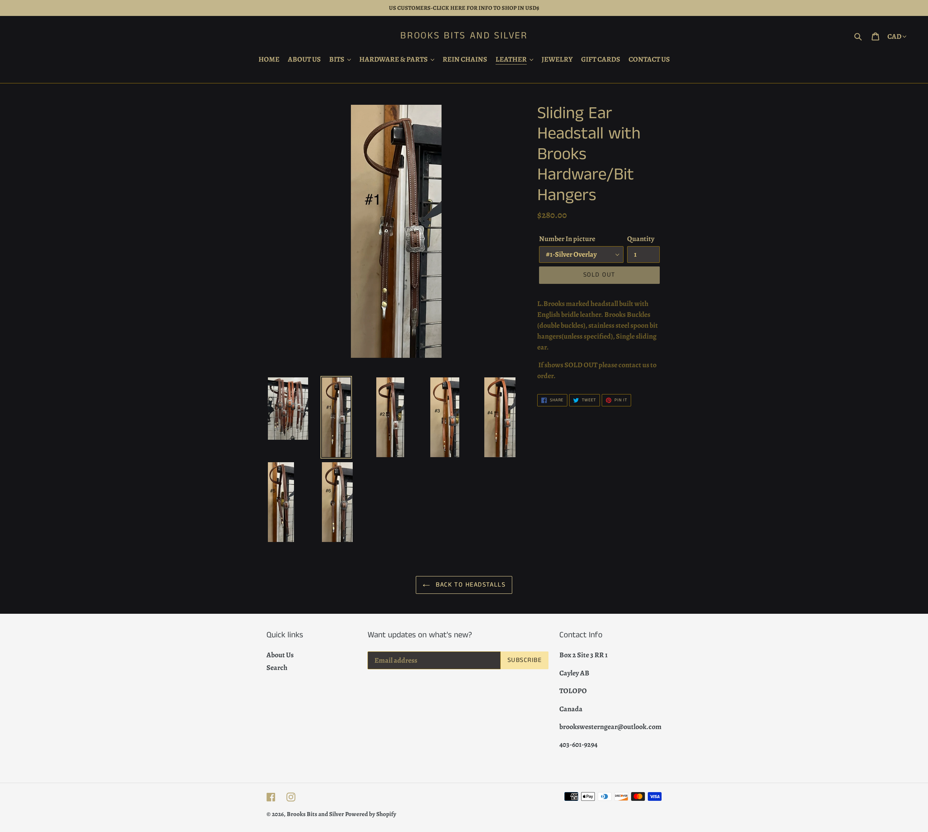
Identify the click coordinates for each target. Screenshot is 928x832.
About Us (280, 655)
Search (276, 667)
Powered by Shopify (370, 814)
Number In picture (567, 239)
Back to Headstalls (469, 584)
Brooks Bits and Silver (463, 36)
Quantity (640, 239)
